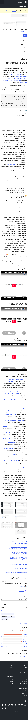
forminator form (17, 80)
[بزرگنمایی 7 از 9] (24, 524)
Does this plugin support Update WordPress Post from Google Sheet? (17, 547)
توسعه (23, 51)
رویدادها (11, 679)
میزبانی (25, 669)
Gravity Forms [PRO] (10, 414)
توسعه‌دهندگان (23, 681)
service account (11, 164)
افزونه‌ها (11, 669)
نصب (24, 47)
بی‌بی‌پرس (24, 693)
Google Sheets (23, 82)
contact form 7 (5, 613)
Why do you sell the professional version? (16, 572)
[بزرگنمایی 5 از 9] (24, 517)
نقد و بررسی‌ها (22, 44)
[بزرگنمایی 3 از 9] (24, 510)
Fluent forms (23, 78)
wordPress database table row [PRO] (14, 473)
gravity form (9, 80)
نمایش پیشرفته (23, 623)
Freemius (21, 591)
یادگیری (25, 676)
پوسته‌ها (11, 667)
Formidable (17, 78)
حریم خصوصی (23, 672)
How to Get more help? (21, 568)
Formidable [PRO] (7, 432)
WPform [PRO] (7, 438)
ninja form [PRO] (7, 426)
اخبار (25, 667)
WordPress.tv (23, 683)
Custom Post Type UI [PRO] (11, 461)
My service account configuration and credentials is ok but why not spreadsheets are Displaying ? (18, 559)
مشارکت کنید (10, 676)
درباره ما (25, 665)
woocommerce (5, 619)
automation (11, 613)
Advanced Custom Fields (14, 74)
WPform (4, 80)
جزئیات (23, 40)
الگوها (12, 672)
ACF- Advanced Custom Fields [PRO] (14, 420)
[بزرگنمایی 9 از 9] (24, 531)
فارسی (21, 701)
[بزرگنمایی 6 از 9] (11, 517)
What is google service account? (18, 564)
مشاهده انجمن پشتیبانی (21, 656)
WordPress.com (22, 688)
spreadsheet (4, 616)
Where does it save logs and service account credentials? (19, 542)
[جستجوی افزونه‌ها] (12, 15)
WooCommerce (18, 76)
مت (25, 690)
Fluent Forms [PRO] (11, 454)
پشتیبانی (23, 54)
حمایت (11, 681)
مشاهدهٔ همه (4, 646)
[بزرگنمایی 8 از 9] (11, 524)
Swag (11, 683)
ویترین (11, 665)
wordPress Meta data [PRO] (9, 400)
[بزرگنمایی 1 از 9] (24, 503)
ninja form (10, 78)
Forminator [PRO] (8, 448)
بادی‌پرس (24, 695)
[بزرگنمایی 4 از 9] (11, 510)
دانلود (25, 35)
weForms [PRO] (12, 442)
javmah (22, 31)
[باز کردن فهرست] (2, 2)
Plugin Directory (23, 6)
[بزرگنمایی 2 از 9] (11, 503)
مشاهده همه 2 (4, 610)
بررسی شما (24, 646)
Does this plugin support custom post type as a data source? (19, 553)
